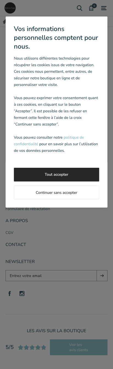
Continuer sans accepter (56, 192)
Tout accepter (56, 174)
